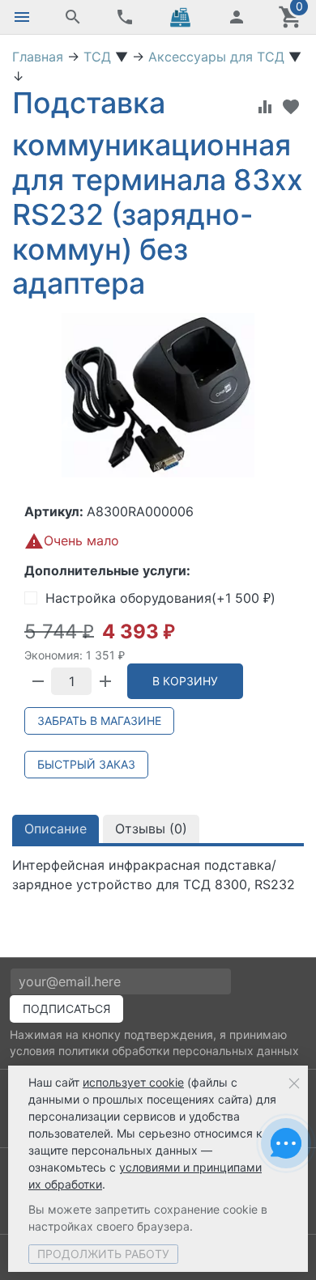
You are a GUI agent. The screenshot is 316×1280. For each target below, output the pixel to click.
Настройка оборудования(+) (160, 598)
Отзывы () (151, 828)
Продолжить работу (103, 1254)
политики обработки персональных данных (178, 1050)
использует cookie (133, 1082)
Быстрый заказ (86, 764)
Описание (55, 828)
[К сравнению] (265, 107)
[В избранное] (291, 107)
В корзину (185, 681)
